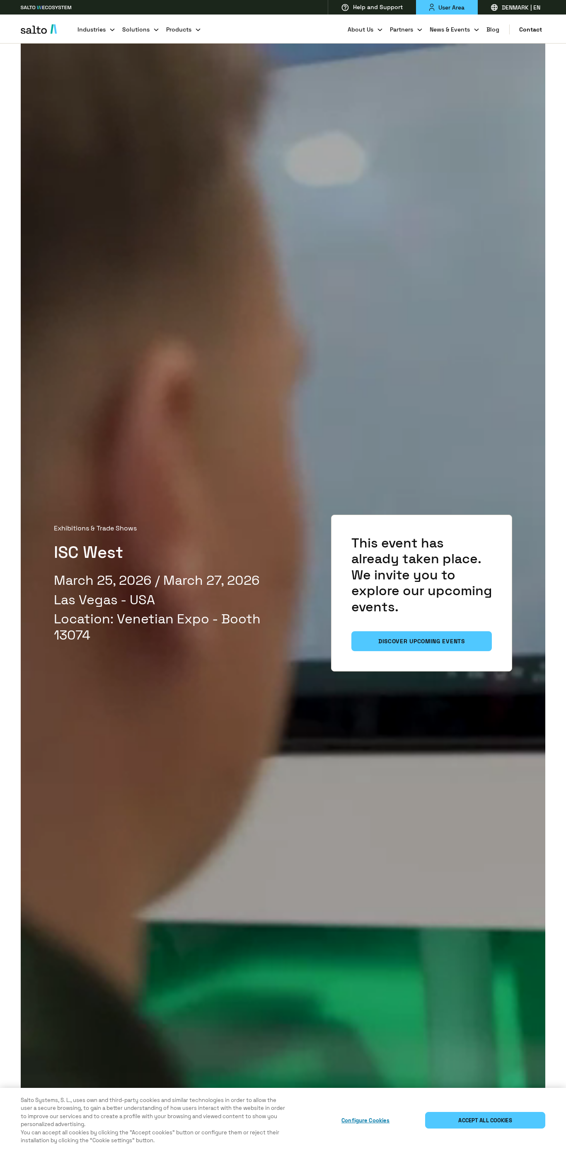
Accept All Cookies (485, 1120)
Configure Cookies (365, 1120)
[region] (283, 1120)
